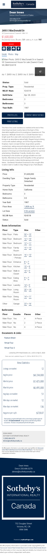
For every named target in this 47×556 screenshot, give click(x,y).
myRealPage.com (27, 540)
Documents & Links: (12, 333)
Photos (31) (12, 114)
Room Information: (11, 225)
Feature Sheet (10, 338)
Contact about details (34, 114)
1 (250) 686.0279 (9, 438)
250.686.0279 (15, 19)
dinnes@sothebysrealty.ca (20, 20)
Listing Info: (8, 169)
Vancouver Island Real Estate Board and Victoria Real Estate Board (23, 449)
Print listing (12, 121)
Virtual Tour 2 (9, 348)
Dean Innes (17, 12)
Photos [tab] (11, 54)
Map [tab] (16, 54)
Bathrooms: (8, 310)
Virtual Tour (8, 343)
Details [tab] (4, 54)
